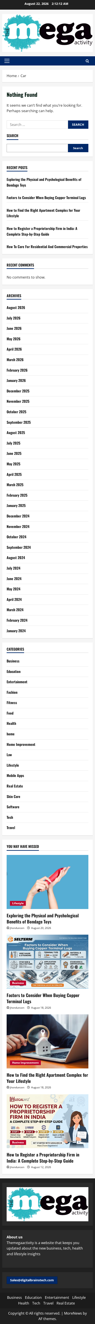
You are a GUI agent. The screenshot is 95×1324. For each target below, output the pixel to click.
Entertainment (17, 681)
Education (14, 671)
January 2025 (16, 505)
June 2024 (14, 578)
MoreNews (73, 1313)
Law (9, 754)
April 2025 (14, 474)
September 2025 (19, 422)
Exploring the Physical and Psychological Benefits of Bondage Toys (43, 918)
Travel (11, 827)
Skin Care (13, 796)
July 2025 (13, 443)
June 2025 (14, 453)
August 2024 (16, 557)
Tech (10, 817)
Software (13, 806)
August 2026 (16, 307)
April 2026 (14, 349)
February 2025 (17, 495)
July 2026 (14, 318)
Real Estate (15, 786)
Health (11, 723)
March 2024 (15, 609)
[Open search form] (87, 61)
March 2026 (15, 359)
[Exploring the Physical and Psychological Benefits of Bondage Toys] (47, 882)
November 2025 (18, 401)
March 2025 (15, 484)
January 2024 (16, 630)
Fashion (12, 692)
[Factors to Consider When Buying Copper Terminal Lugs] (47, 962)
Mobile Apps (15, 775)
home (11, 733)
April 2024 (14, 599)
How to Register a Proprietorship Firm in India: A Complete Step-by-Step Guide (42, 231)
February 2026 (17, 370)
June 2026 (14, 328)
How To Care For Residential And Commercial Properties (47, 246)
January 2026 (16, 380)
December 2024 (18, 516)
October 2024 (16, 536)
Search (12, 135)
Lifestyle (13, 765)
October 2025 (16, 411)
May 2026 (14, 338)
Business (13, 661)
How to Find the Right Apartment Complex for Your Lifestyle (47, 1078)
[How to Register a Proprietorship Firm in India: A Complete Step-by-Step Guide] (47, 1121)
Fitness (12, 702)
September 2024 (19, 547)
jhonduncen (17, 928)
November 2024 (18, 526)
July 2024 (13, 568)
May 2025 (13, 463)
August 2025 (16, 432)
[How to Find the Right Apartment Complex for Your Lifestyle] (47, 1041)
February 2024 (17, 620)
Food (10, 713)
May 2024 (13, 588)
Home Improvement (21, 744)
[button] (7, 60)
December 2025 (18, 391)
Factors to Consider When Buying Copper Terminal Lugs (46, 197)
